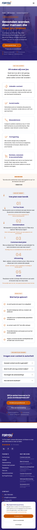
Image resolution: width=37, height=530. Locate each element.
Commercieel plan (25, 457)
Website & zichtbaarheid (27, 467)
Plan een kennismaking (18, 407)
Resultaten (5, 468)
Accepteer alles (18, 516)
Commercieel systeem (8, 465)
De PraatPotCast (7, 476)
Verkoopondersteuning (26, 479)
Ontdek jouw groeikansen (17, 403)
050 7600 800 (8, 494)
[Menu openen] (34, 3)
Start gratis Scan (10, 45)
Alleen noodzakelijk (18, 520)
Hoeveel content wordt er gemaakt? (16, 363)
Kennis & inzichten (7, 473)
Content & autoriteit (26, 473)
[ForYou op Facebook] (8, 448)
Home (4, 13)
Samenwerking (6, 462)
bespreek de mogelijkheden (14, 48)
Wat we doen (11, 13)
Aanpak (4, 460)
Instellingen (18, 524)
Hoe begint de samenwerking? (14, 375)
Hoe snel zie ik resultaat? (12, 381)
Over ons (4, 470)
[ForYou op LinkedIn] (3, 448)
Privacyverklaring (11, 512)
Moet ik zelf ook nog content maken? (16, 369)
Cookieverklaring (21, 512)
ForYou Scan (6, 457)
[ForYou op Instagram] (12, 448)
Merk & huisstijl (24, 461)
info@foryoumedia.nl (10, 497)
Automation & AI (24, 484)
